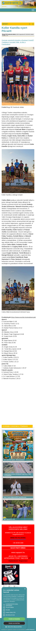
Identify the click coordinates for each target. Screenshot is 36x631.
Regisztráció (23, 561)
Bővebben (12, 601)
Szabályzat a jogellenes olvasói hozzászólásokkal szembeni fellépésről (18, 629)
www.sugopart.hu (18, 552)
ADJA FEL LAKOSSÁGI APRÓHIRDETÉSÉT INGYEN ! (18, 557)
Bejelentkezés (13, 561)
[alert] (14, 608)
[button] (14, 627)
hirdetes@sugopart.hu (18, 539)
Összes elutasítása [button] (14, 623)
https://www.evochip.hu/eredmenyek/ (23, 317)
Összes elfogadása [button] (14, 619)
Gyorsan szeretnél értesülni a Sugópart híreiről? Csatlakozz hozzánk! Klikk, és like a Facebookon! (18, 42)
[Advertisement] (18, 17)
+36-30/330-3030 (18, 543)
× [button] (25, 589)
